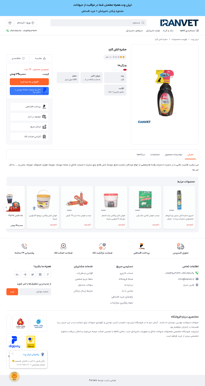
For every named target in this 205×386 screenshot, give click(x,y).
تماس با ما (127, 291)
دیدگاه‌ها (141, 154)
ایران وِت (195, 39)
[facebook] (48, 274)
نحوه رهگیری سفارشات (121, 302)
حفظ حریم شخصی (84, 279)
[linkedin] (17, 274)
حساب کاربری (126, 273)
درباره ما (128, 285)
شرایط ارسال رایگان (83, 291)
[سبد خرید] (9, 22)
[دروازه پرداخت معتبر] (29, 343)
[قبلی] (198, 207)
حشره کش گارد (161, 39)
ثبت (12, 291)
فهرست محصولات (179, 39)
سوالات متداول (85, 285)
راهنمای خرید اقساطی (122, 296)
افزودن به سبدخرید (29, 81)
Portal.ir (93, 380)
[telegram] (25, 274)
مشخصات (155, 154)
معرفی (190, 154)
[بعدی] (6, 207)
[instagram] (40, 274)
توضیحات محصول (173, 154)
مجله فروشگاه (126, 279)
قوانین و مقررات (85, 273)
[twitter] (32, 274)
